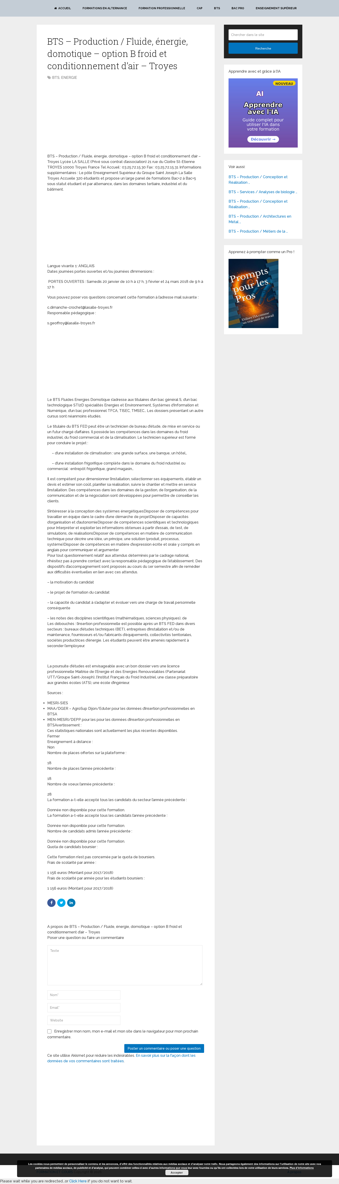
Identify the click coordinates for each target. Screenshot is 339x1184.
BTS (217, 8)
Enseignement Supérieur (276, 8)
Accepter (177, 1172)
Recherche (263, 48)
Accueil (64, 8)
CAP (199, 8)
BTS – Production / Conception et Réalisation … (258, 180)
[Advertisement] (86, 117)
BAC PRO (238, 8)
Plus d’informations (302, 1167)
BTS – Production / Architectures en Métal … (260, 219)
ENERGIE (69, 77)
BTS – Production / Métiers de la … (258, 231)
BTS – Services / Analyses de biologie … (263, 192)
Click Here (78, 1181)
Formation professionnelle (162, 8)
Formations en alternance (105, 8)
